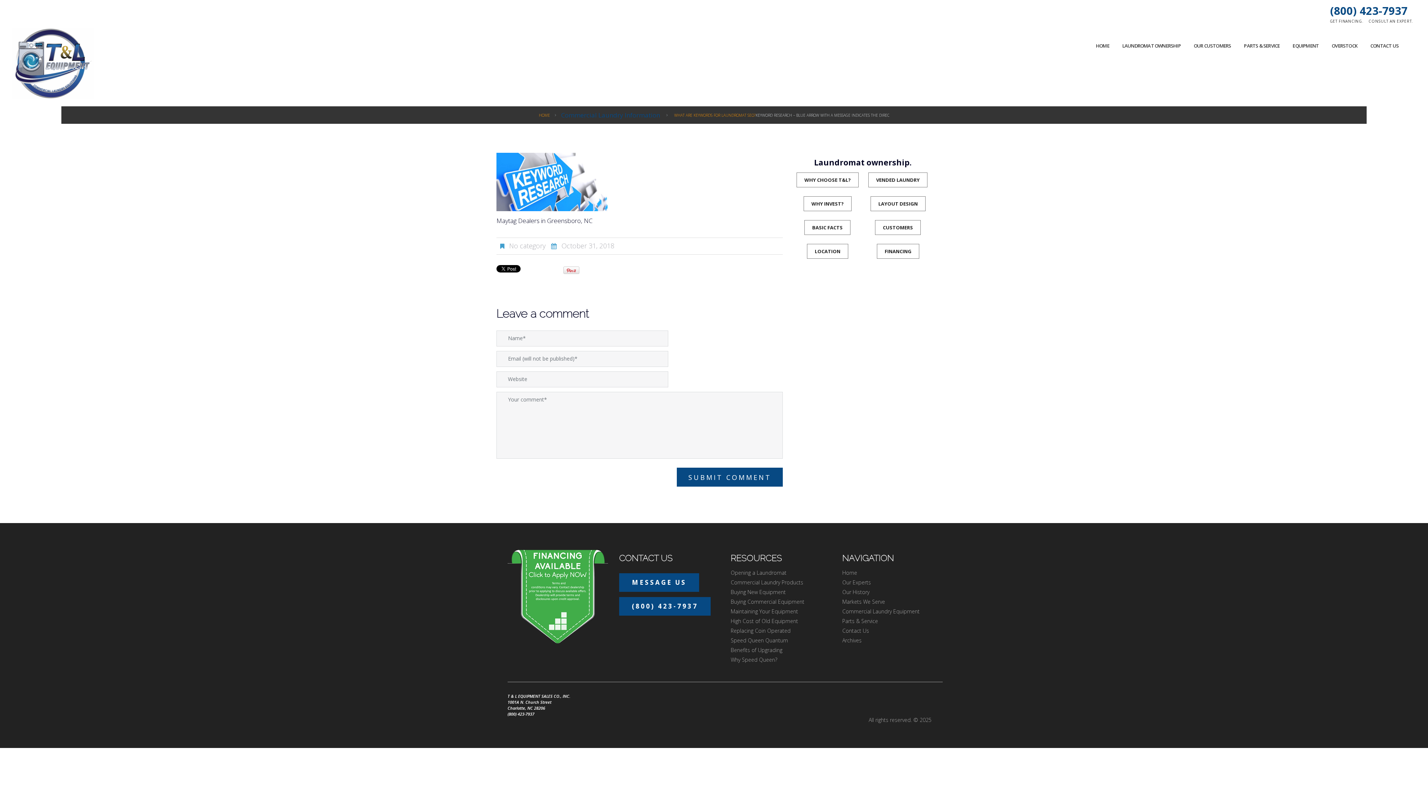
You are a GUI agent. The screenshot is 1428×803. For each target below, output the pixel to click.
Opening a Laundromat (759, 572)
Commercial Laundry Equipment (881, 611)
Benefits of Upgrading (756, 650)
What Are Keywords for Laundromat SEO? (715, 115)
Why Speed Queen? (754, 659)
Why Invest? (827, 203)
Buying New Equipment (758, 592)
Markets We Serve (863, 601)
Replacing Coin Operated (761, 630)
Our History (855, 592)
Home (1102, 45)
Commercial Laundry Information (610, 115)
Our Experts (856, 582)
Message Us (659, 582)
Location (827, 251)
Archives (852, 640)
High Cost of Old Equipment (764, 621)
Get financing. (1347, 21)
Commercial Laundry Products (767, 582)
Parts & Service (1262, 45)
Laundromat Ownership (1151, 45)
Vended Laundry (898, 180)
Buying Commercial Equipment (767, 601)
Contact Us (1384, 45)
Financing (898, 251)
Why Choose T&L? (827, 180)
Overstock (1344, 45)
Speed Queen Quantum (759, 640)
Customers (898, 227)
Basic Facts (827, 227)
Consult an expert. (1390, 21)
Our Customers (1212, 45)
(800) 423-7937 (1369, 10)
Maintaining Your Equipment (764, 611)
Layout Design (898, 203)
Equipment (1306, 45)
